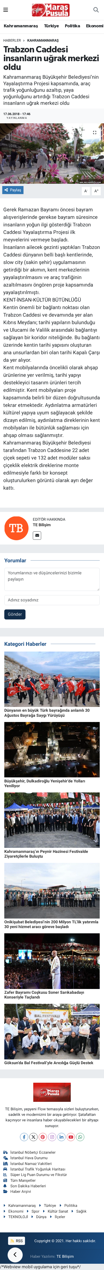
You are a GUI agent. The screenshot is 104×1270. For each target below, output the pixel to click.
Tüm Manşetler (23, 1180)
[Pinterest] (43, 1137)
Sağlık (81, 1211)
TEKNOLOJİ (18, 1217)
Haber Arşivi (20, 1191)
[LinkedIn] (61, 1137)
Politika (72, 26)
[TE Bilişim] (16, 527)
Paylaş (15, 190)
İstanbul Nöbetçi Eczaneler (33, 1152)
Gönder (15, 614)
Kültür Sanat (58, 1211)
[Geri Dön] (15, 1254)
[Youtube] (71, 1137)
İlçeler (60, 1217)
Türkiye (51, 26)
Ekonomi (94, 26)
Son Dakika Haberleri (28, 1186)
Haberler (12, 40)
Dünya (41, 1217)
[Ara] (96, 10)
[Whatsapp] (80, 1137)
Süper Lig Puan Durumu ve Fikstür (38, 1174)
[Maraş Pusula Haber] (51, 10)
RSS (19, 1241)
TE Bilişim (42, 524)
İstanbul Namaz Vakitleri (31, 1163)
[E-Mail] (37, 535)
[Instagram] (52, 1137)
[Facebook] (24, 1137)
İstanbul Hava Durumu (28, 1158)
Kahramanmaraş (21, 26)
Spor (35, 1211)
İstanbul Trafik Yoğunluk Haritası (37, 1169)
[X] (33, 1137)
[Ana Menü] (5, 9)
